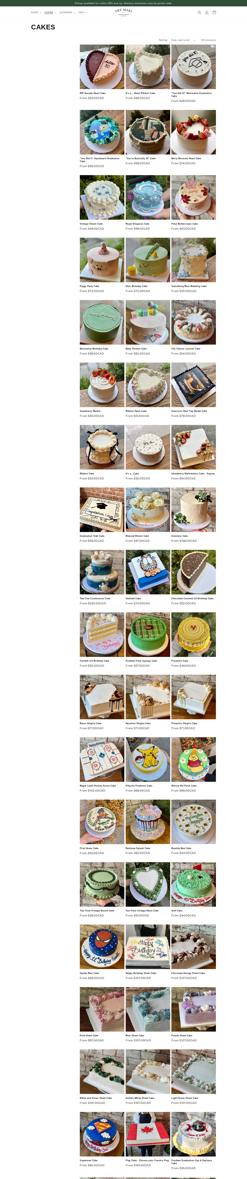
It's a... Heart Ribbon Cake (140, 93)
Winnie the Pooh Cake (183, 785)
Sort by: (163, 40)
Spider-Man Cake (89, 973)
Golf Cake (176, 910)
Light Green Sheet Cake (184, 1098)
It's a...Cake (132, 473)
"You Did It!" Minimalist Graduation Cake (191, 94)
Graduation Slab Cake (92, 536)
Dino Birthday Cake (137, 286)
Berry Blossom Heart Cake (186, 158)
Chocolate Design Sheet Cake (188, 973)
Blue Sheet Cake (135, 1035)
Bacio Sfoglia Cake (90, 723)
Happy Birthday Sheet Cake (141, 973)
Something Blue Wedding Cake (189, 286)
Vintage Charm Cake (91, 224)
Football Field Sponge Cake (141, 661)
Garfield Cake (133, 598)
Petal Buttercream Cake (184, 224)
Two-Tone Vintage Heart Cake (142, 910)
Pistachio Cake (179, 661)
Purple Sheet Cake (181, 1035)
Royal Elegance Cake (137, 224)
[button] (36, 12)
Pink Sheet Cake (89, 1035)
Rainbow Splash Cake (138, 848)
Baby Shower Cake (136, 348)
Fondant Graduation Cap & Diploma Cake (191, 1162)
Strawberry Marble (90, 411)
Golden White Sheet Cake (140, 1098)
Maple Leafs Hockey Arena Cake (98, 785)
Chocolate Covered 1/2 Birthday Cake (192, 598)
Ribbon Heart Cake (136, 411)
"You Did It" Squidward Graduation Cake (100, 160)
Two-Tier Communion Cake (95, 598)
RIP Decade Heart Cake (93, 93)
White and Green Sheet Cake (96, 1098)
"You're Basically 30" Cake (141, 158)
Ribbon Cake (87, 473)
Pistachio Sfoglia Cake (184, 723)
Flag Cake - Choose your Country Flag (147, 1160)
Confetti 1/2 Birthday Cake (94, 661)
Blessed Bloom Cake (137, 536)
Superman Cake (89, 1160)
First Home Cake (89, 848)
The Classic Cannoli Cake (185, 348)
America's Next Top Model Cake (189, 411)
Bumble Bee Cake (181, 848)
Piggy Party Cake (89, 286)
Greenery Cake (179, 536)
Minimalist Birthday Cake (94, 348)
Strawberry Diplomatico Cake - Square (193, 473)
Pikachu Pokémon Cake (139, 785)
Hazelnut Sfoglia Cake (138, 723)
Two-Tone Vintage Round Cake (97, 910)
